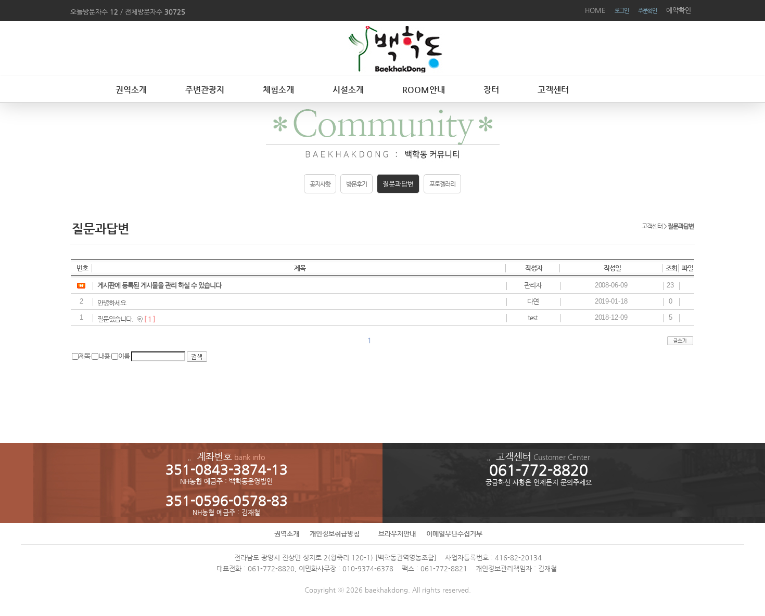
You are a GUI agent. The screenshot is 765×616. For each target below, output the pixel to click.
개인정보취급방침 (335, 534)
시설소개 (348, 90)
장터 (491, 90)
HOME (595, 10)
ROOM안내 (423, 90)
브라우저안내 (397, 534)
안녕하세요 (111, 303)
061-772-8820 (271, 568)
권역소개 (131, 90)
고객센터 (553, 90)
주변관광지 (204, 90)
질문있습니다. (115, 319)
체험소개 (278, 90)
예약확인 (678, 10)
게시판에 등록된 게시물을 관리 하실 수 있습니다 (159, 285)
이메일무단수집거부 (454, 534)
